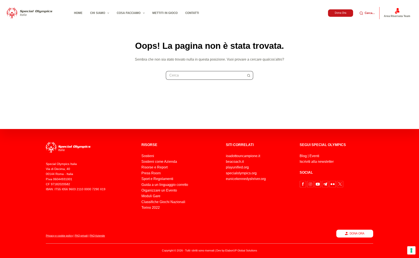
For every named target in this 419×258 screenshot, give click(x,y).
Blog (303, 156)
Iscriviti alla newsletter (317, 161)
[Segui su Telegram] (325, 184)
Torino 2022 (150, 207)
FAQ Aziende (97, 235)
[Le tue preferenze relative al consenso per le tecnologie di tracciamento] (411, 250)
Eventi (314, 156)
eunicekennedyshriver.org (246, 179)
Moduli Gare (150, 196)
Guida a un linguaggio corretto (164, 185)
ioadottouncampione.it (243, 156)
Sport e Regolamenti (157, 179)
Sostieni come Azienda (159, 161)
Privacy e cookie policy (59, 235)
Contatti (192, 13)
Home (78, 13)
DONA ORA (357, 233)
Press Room (151, 173)
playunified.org (237, 167)
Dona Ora (340, 12)
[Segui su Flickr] (333, 184)
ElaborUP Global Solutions (241, 250)
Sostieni (147, 156)
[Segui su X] (340, 184)
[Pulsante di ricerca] (248, 75)
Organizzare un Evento (159, 190)
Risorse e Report (154, 167)
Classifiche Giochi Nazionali (163, 202)
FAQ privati (81, 235)
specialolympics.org (241, 173)
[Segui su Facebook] (303, 184)
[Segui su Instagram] (310, 184)
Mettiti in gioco (165, 13)
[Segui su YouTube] (318, 184)
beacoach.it (235, 161)
